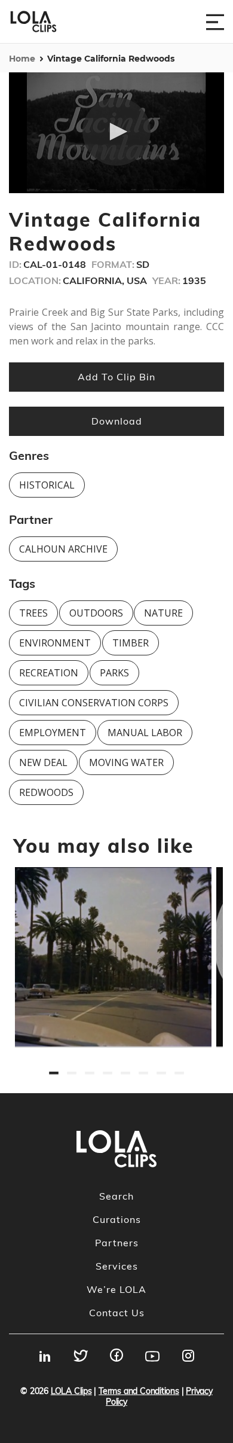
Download (116, 421)
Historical (47, 485)
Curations (117, 1219)
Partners (117, 1243)
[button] (116, 131)
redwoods (46, 792)
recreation (48, 672)
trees (33, 613)
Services (117, 1266)
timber (130, 642)
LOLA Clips (71, 1391)
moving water (126, 762)
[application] (116, 133)
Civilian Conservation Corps (93, 702)
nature (163, 613)
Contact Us (117, 1313)
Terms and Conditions (139, 1391)
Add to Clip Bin (116, 377)
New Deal (43, 762)
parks (114, 672)
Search (116, 1196)
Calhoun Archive (63, 549)
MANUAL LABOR (145, 732)
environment (55, 642)
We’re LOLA (116, 1289)
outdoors (96, 613)
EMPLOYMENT (52, 732)
